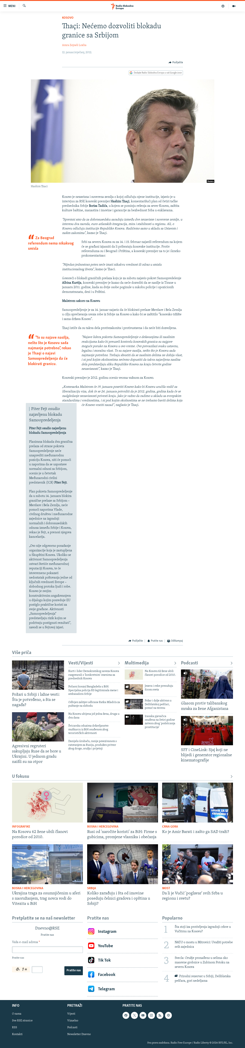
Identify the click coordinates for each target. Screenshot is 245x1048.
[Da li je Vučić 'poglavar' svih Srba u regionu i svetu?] (197, 864)
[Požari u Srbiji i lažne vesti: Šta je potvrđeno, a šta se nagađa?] (38, 675)
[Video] (233, 6)
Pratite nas (74, 970)
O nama (16, 1014)
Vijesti (71, 1014)
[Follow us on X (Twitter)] (134, 1015)
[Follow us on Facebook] (125, 1015)
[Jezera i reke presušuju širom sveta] (134, 689)
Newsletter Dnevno (79, 1034)
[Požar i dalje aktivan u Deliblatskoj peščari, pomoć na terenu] (134, 704)
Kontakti (17, 1034)
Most (166, 888)
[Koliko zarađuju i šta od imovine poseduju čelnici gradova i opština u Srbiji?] (122, 864)
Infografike (21, 826)
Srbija (91, 888)
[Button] (176, 62)
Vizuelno (72, 1020)
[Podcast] (223, 6)
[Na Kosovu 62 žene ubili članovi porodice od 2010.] (134, 674)
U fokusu (20, 776)
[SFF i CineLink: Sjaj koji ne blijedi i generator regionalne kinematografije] (207, 730)
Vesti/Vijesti (80, 663)
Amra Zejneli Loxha (74, 45)
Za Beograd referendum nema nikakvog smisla (51, 243)
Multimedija (137, 663)
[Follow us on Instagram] (151, 1015)
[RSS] (160, 1015)
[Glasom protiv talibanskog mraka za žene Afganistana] (207, 684)
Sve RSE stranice (22, 1020)
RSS (14, 1027)
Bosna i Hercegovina (102, 826)
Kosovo (68, 18)
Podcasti (189, 663)
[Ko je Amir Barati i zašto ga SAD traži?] (197, 803)
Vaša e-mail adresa (26, 942)
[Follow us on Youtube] (143, 1015)
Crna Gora (170, 826)
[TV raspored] (168, 1015)
